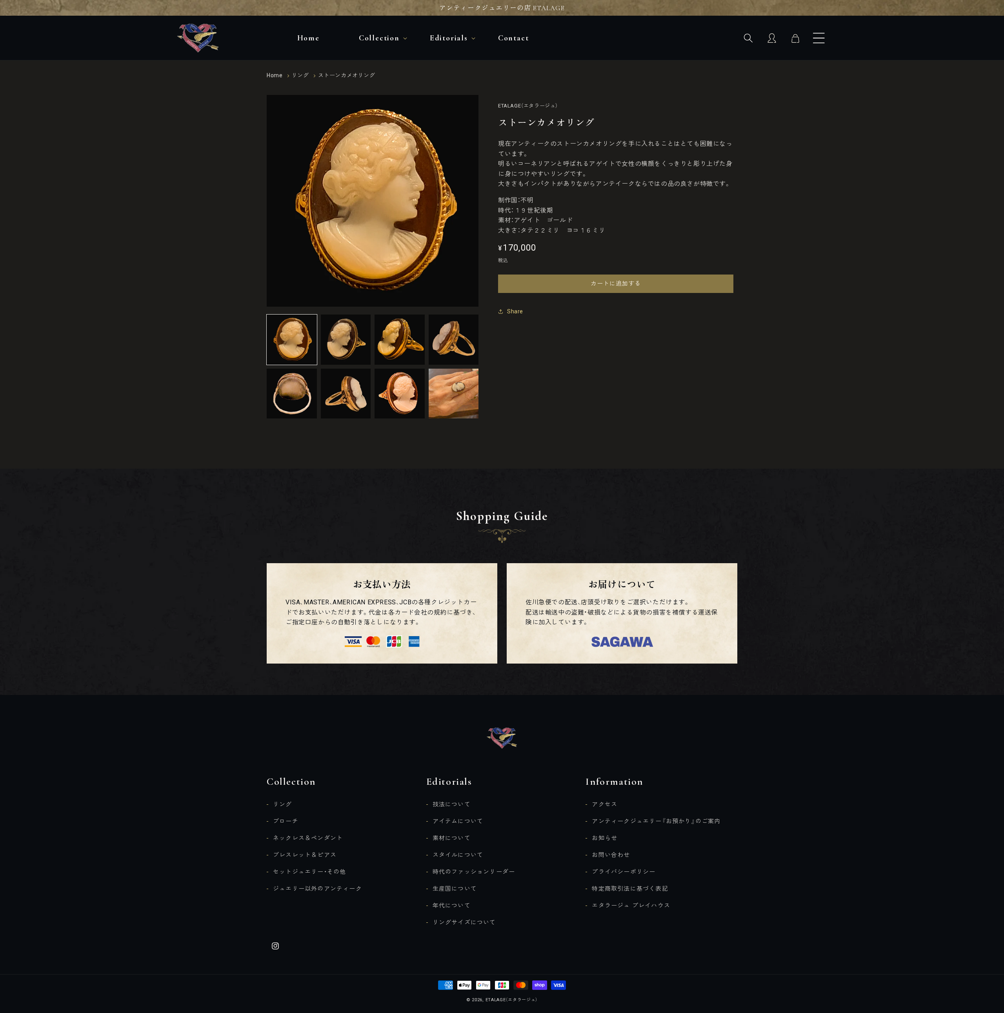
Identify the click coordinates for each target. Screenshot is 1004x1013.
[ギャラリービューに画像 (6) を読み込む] (346, 394)
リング (300, 75)
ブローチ (285, 821)
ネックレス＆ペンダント (308, 838)
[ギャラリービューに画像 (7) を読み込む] (400, 394)
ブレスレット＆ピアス (304, 854)
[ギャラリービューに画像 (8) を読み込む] (454, 394)
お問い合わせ (611, 854)
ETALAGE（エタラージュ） (512, 999)
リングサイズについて (464, 922)
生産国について (455, 888)
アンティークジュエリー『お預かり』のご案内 (656, 821)
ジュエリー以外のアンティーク (317, 888)
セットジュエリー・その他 (309, 871)
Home (274, 75)
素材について (452, 838)
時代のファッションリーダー (474, 871)
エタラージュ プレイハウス (631, 905)
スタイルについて (458, 854)
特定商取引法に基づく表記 (630, 888)
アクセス (604, 804)
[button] (819, 38)
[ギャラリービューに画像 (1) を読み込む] (292, 340)
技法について (452, 804)
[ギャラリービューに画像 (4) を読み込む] (454, 340)
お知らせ (604, 838)
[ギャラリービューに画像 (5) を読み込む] (292, 394)
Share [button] (515, 311)
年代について (452, 905)
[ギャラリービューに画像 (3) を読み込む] (400, 340)
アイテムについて (458, 821)
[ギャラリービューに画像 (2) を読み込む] (346, 340)
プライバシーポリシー (623, 871)
